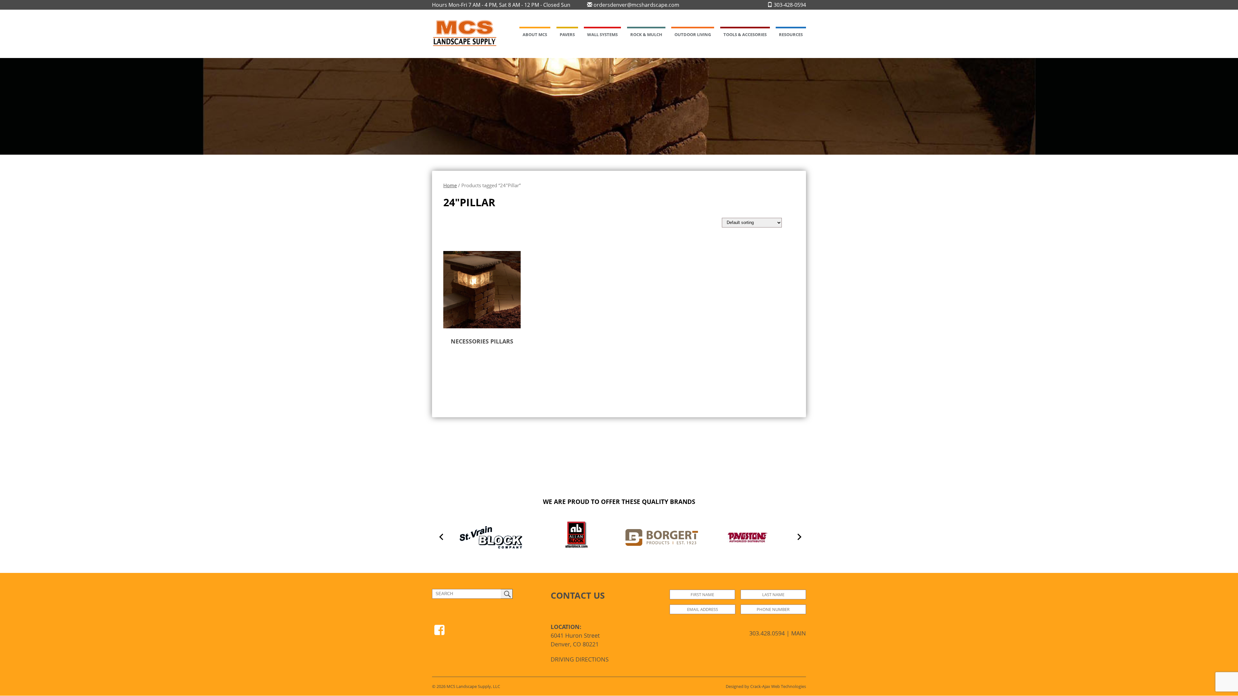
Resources (791, 34)
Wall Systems (602, 34)
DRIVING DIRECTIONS (580, 659)
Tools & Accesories (745, 34)
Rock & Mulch (646, 34)
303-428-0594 (789, 4)
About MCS (535, 34)
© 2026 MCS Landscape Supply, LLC (466, 686)
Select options (470, 361)
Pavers (567, 34)
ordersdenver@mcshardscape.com (635, 4)
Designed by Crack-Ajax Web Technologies (766, 686)
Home (450, 185)
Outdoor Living (692, 34)
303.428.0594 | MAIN (777, 633)
